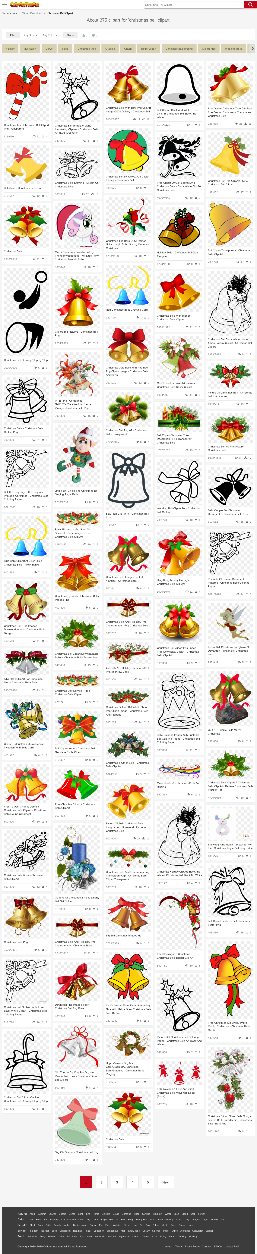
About (168, 1246)
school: (22, 1230)
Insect (153, 1219)
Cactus (62, 1214)
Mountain (157, 1214)
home (127, 1225)
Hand (190, 1225)
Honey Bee (141, 1219)
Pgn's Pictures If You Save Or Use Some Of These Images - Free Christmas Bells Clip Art (75, 533)
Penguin (196, 1219)
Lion (160, 1219)
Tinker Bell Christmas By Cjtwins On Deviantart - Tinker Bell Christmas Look (229, 651)
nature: (22, 1213)
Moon (137, 1214)
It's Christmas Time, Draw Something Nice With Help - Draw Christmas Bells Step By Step (128, 1009)
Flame (96, 1214)
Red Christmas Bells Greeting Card (127, 309)
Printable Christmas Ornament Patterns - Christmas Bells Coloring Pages (228, 583)
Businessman (80, 1225)
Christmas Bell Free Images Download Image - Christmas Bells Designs (24, 629)
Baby (40, 1225)
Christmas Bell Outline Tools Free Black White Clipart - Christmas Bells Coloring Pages (25, 1011)
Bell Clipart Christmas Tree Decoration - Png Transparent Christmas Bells (174, 439)
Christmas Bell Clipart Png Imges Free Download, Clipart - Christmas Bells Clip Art (178, 651)
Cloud (185, 1214)
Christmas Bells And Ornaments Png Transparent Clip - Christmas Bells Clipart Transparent (127, 875)
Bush (176, 1214)
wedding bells (233, 48)
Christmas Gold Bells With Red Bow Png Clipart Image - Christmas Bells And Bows (127, 371)
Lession (209, 1231)
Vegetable (124, 1236)
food (65, 48)
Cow (80, 1219)
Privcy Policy (192, 1246)
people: (22, 1225)
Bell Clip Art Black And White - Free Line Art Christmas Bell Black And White (177, 113)
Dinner (145, 1236)
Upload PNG (232, 1246)
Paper (166, 1231)
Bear (38, 1219)
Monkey (169, 1219)
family (57, 1225)
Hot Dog (193, 1236)
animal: (22, 1219)
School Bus (112, 1231)
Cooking (182, 1236)
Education (99, 1231)
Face (173, 1225)
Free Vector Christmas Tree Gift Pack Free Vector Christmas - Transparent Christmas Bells (230, 112)
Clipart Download (32, 13)
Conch (72, 1214)
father (156, 1225)
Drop (192, 1214)
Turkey (214, 1219)
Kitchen (135, 1236)
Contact (206, 1246)
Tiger (205, 1219)
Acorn (33, 1214)
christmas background (179, 48)
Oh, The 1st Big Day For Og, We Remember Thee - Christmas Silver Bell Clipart (76, 1076)
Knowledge (134, 1231)
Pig (187, 1219)
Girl (141, 1225)
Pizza (154, 1236)
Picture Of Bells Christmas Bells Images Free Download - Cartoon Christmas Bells (126, 827)
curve (49, 48)
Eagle (104, 1219)
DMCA (218, 1246)
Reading (77, 1231)
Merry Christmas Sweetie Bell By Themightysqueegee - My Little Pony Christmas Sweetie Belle (77, 256)
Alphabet (185, 1231)
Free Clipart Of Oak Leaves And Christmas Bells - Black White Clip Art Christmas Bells (179, 186)
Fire (88, 1214)
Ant (31, 1219)
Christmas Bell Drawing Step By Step (26, 360)
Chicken (71, 1219)
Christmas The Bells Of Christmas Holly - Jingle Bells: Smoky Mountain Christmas (127, 244)
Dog (88, 1219)
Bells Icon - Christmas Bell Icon (22, 188)
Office (175, 1231)
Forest (201, 1214)
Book (54, 1231)
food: (21, 1236)
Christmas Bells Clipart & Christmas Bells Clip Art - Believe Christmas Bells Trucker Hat (230, 786)
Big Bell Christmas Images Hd (123, 935)
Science (156, 1231)
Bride (48, 1225)
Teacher (45, 1231)
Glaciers (106, 1214)
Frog (130, 1219)
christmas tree (87, 48)
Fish (123, 1219)
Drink (61, 1236)
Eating (163, 1236)
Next (165, 1182)
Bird (45, 1219)
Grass (116, 1214)
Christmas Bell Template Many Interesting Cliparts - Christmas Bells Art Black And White (76, 129)
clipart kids (209, 48)
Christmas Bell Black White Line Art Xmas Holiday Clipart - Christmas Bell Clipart (230, 343)
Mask (32, 1225)
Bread (172, 1236)
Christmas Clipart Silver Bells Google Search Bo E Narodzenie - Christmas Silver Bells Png (230, 1120)
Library (146, 1231)
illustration (30, 48)
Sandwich (99, 1236)
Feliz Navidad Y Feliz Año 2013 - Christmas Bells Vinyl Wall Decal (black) (176, 1092)
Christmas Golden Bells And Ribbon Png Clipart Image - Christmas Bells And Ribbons (127, 711)
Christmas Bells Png (16, 942)
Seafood (111, 1236)
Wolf (223, 1219)
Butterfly (54, 1219)
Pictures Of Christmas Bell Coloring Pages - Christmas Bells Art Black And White (179, 1041)
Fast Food (72, 1236)
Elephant (114, 1219)
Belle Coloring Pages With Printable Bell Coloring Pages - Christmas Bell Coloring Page (178, 738)
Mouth (165, 1225)
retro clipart (148, 48)
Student (34, 1231)
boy (148, 1225)
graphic (110, 48)
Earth (81, 1214)
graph (128, 48)
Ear (101, 1225)
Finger (182, 1225)
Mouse (179, 1219)
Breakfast (32, 1236)
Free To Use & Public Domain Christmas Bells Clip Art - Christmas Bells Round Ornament (25, 810)
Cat (63, 1219)
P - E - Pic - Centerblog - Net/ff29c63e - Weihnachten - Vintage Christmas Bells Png (73, 404)
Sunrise (146, 1214)
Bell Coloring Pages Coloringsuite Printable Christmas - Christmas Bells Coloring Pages (26, 496)
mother (67, 1225)
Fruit (82, 1236)
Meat (89, 1236)
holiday (10, 48)
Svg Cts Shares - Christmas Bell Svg (76, 1152)
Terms (178, 1246)
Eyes (107, 1225)
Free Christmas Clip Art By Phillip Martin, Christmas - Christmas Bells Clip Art (229, 1026)
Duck (95, 1219)
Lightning (126, 1214)
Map (123, 1231)
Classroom (65, 1231)
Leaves (52, 1214)
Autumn (42, 1214)
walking (117, 1225)
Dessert (52, 1236)
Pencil (88, 1231)
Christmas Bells (13, 251)
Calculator (197, 1231)
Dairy (43, 1236)
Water (168, 1214)
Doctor (93, 1225)
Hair (135, 1225)
